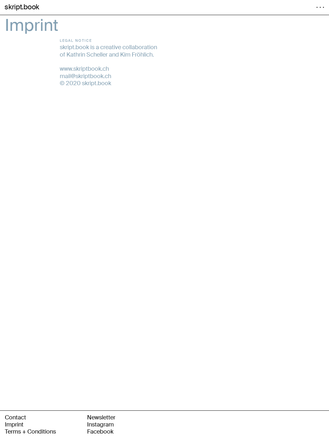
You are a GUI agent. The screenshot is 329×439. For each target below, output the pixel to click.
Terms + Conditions (30, 431)
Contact (15, 417)
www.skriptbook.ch (84, 68)
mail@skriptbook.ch (85, 76)
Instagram (100, 424)
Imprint (14, 424)
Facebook (100, 431)
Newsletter (101, 417)
